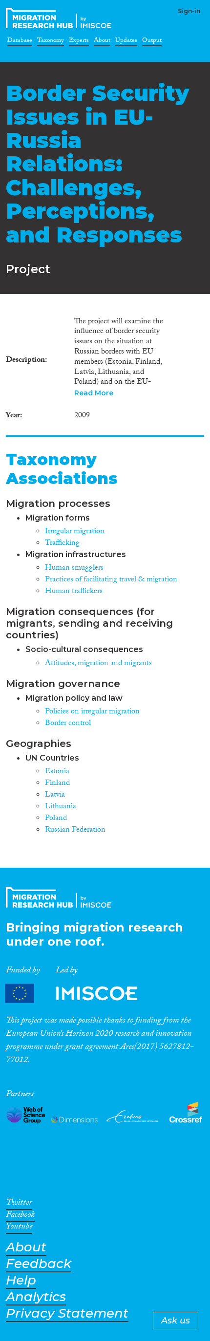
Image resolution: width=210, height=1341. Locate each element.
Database (19, 41)
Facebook (20, 1216)
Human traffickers (74, 591)
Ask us (175, 1320)
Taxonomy (50, 41)
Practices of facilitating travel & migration (111, 580)
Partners (79, 994)
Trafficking (62, 543)
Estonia (57, 772)
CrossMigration (60, 18)
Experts (79, 41)
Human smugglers (74, 568)
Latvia (55, 795)
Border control (68, 723)
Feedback (38, 1263)
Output (152, 41)
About (102, 41)
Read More (93, 393)
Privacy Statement (67, 1313)
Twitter (19, 1204)
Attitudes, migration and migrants (98, 663)
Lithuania (60, 807)
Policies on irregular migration (92, 712)
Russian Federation (75, 830)
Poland (56, 818)
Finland (57, 783)
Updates (126, 41)
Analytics (36, 1296)
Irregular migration (75, 532)
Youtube (19, 1228)
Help (21, 1280)
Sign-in (189, 11)
